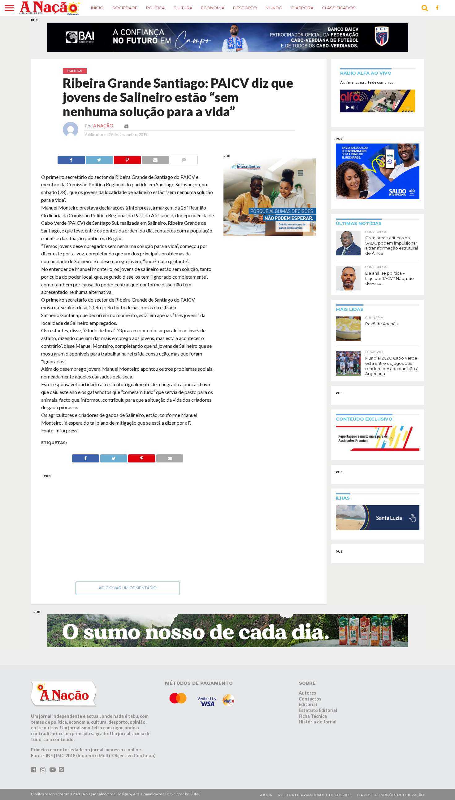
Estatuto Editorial (318, 714)
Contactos (310, 702)
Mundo (274, 7)
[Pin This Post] (127, 162)
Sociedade (124, 7)
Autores (307, 696)
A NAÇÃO (103, 129)
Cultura (182, 7)
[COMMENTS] (184, 162)
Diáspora (302, 7)
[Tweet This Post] (99, 162)
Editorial (308, 708)
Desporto (245, 7)
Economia (212, 7)
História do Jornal (317, 725)
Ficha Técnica (313, 720)
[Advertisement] (127, 529)
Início (97, 7)
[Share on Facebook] (71, 162)
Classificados (339, 7)
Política (155, 7)
